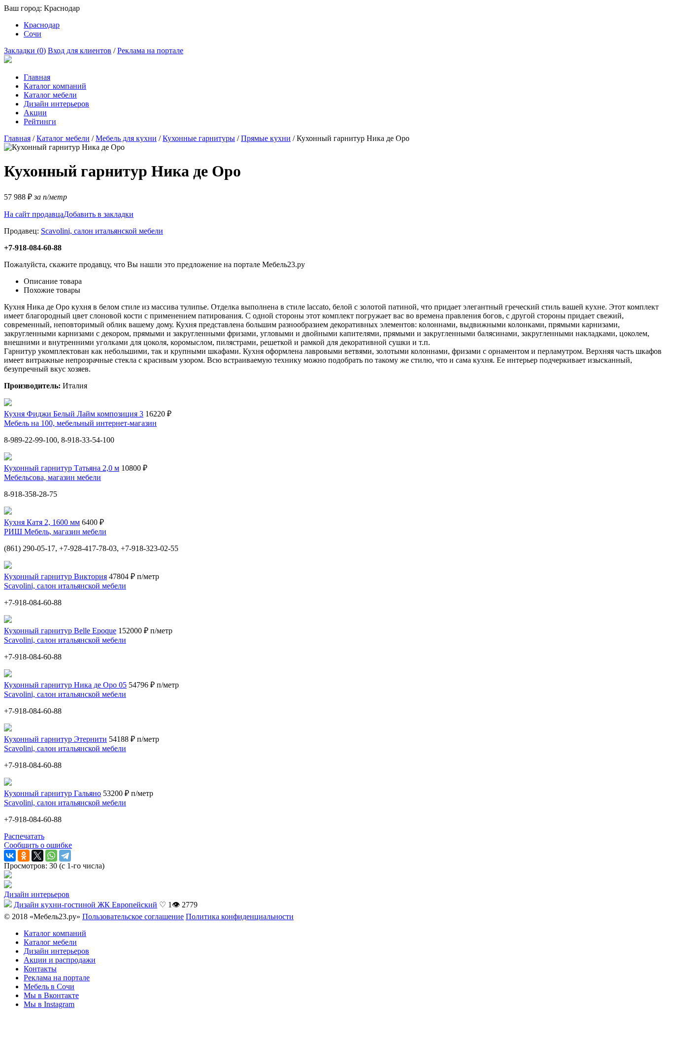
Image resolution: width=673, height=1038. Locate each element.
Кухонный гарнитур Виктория (55, 576)
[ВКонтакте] (10, 856)
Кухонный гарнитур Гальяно (52, 793)
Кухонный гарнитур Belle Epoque (60, 630)
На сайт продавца (34, 214)
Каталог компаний (55, 86)
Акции (35, 112)
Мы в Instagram (49, 1004)
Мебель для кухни (126, 138)
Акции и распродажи (60, 960)
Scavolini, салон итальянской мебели (102, 231)
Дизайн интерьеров (56, 104)
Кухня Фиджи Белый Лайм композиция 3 (73, 414)
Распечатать (24, 836)
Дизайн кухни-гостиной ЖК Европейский (85, 904)
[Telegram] (65, 856)
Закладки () (25, 50)
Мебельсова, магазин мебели (52, 477)
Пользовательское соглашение (133, 916)
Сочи (32, 34)
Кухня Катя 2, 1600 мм (42, 522)
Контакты (40, 969)
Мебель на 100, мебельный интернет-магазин (80, 423)
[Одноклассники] (24, 856)
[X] (37, 856)
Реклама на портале (150, 50)
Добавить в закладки (99, 214)
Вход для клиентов (79, 50)
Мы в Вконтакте (51, 995)
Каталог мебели (50, 95)
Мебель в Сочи (49, 986)
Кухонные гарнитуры (199, 138)
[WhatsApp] (51, 856)
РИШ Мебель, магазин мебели (55, 531)
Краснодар (42, 25)
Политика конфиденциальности (240, 916)
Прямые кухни (266, 138)
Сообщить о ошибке (38, 845)
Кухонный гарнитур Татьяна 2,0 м (61, 468)
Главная (37, 77)
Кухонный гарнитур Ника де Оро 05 (65, 685)
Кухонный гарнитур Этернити (55, 739)
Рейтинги (40, 121)
